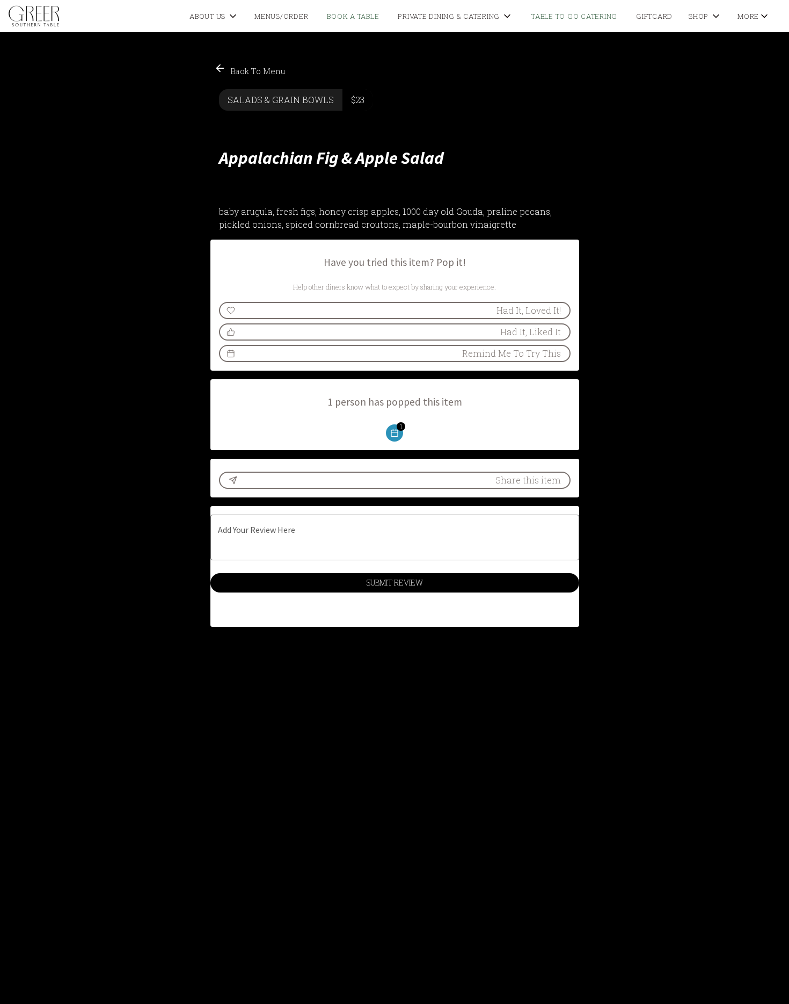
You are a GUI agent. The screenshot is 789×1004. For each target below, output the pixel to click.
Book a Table (353, 16)
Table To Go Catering (574, 16)
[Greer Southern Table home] (57, 16)
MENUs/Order (281, 16)
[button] (214, 16)
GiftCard (654, 16)
